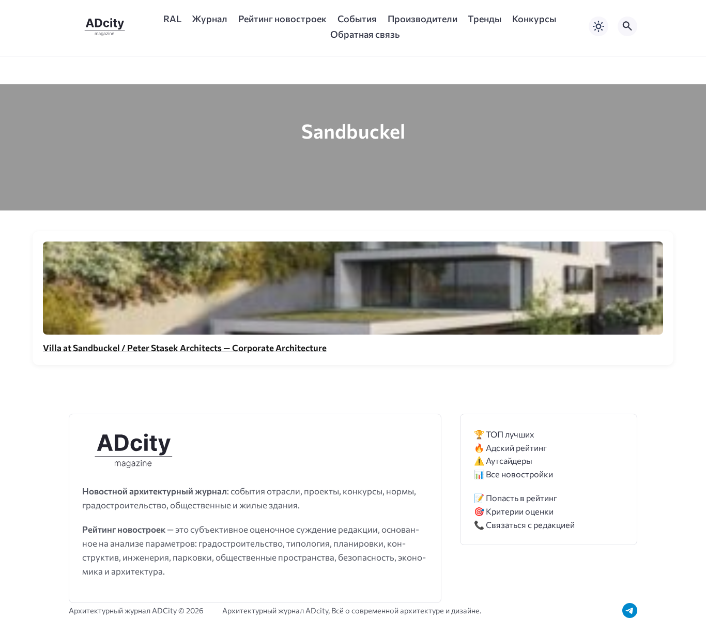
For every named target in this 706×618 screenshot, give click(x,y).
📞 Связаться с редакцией (524, 525)
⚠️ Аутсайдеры (503, 460)
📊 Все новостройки (513, 474)
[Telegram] (629, 610)
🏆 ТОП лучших (504, 434)
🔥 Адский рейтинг (510, 448)
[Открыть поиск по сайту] (627, 26)
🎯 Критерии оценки (514, 511)
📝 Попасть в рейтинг (515, 498)
